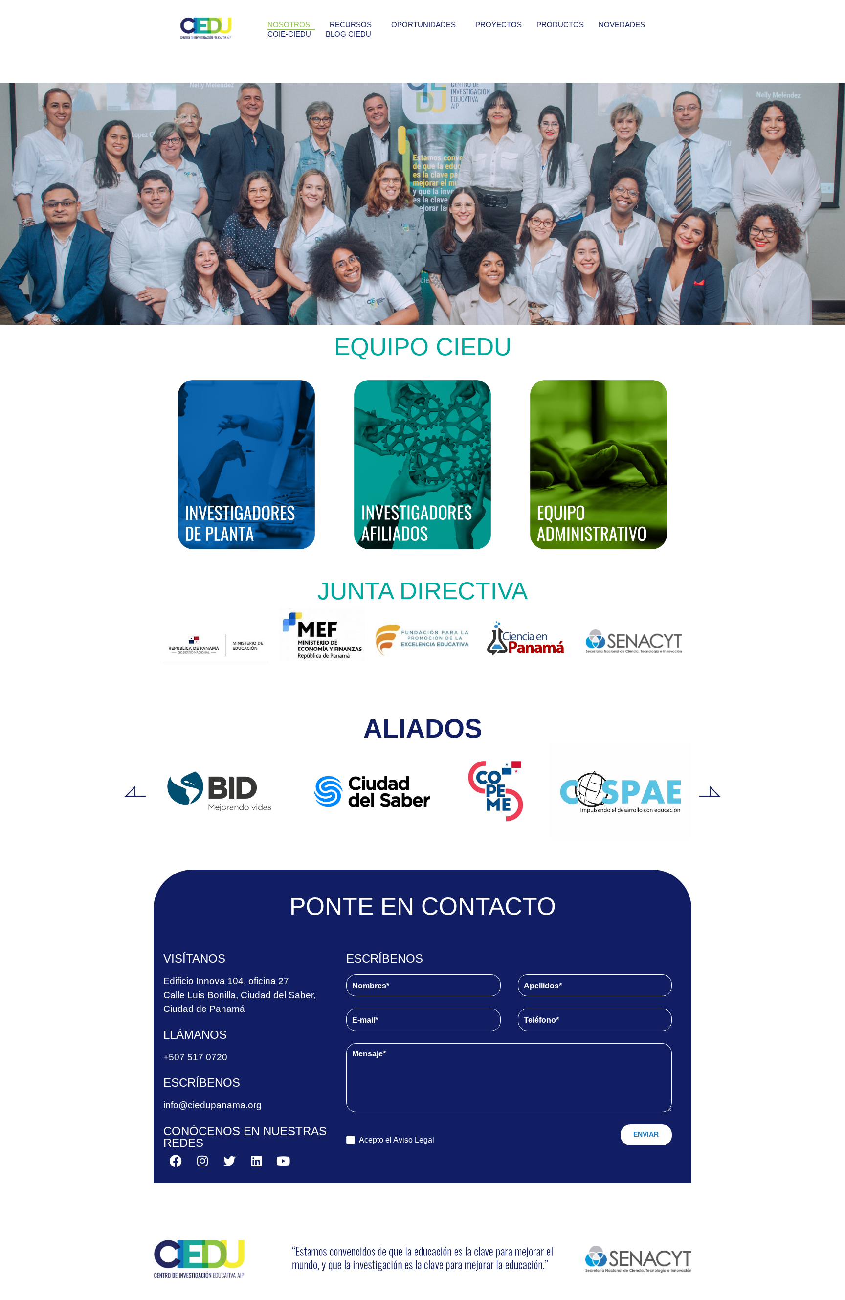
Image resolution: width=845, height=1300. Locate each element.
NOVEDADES (622, 25)
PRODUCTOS (560, 25)
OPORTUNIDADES (423, 25)
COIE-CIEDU (289, 34)
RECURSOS (351, 25)
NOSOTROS (288, 25)
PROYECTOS (498, 25)
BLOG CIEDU (348, 34)
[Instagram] (202, 1161)
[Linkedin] (256, 1161)
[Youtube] (283, 1161)
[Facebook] (175, 1161)
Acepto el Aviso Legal (396, 1140)
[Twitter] (229, 1161)
